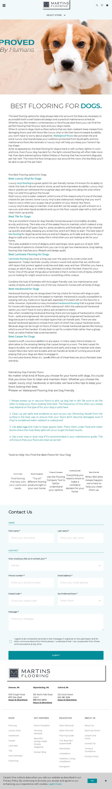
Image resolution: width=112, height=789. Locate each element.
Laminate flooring (18, 259)
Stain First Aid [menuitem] (66, 730)
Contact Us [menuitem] (90, 743)
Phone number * (16, 576)
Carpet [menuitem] (11, 740)
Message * (13, 612)
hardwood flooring (68, 303)
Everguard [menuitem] (64, 766)
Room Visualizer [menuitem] (42, 725)
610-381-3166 (64, 697)
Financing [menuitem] (13, 761)
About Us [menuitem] (89, 725)
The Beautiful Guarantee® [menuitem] (66, 742)
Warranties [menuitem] (64, 748)
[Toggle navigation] (4, 5)
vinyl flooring (24, 183)
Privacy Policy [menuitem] (91, 756)
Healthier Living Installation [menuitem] (67, 760)
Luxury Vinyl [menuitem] (14, 730)
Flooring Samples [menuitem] (38, 732)
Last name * (63, 531)
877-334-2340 (15, 697)
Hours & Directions (17, 700)
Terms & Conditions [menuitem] (90, 750)
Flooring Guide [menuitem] (66, 735)
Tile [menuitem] (10, 750)
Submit (56, 655)
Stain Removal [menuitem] (66, 725)
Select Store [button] (54, 15)
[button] (97, 5)
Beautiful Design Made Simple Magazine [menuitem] (40, 742)
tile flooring (14, 234)
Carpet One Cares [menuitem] (90, 737)
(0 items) (107, 5)
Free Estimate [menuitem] (15, 756)
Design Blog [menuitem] (40, 752)
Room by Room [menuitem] (92, 730)
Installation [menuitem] (64, 753)
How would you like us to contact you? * (27, 559)
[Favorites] (102, 5)
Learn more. (55, 784)
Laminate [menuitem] (13, 745)
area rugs (22, 427)
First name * (14, 531)
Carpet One (14, 49)
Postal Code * (14, 594)
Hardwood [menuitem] (13, 735)
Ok (92, 780)
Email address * (65, 576)
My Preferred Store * (67, 594)
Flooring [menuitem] (12, 725)
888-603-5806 (40, 700)
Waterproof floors (63, 135)
